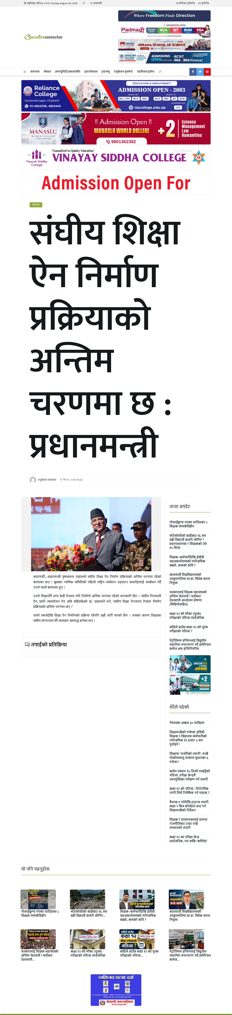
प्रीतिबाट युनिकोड (187, 3)
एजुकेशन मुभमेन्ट (123, 71)
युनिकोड (205, 3)
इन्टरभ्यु (106, 71)
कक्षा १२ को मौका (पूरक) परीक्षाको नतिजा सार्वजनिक (186, 616)
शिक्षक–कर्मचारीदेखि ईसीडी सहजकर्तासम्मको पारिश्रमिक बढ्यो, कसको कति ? (187, 561)
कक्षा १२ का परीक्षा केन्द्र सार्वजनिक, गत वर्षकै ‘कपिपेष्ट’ (188, 839)
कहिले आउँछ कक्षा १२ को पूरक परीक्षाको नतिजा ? (188, 629)
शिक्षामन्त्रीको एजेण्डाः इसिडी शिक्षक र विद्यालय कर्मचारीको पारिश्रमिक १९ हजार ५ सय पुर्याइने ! (188, 738)
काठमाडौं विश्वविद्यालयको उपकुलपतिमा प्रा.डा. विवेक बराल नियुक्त (189, 579)
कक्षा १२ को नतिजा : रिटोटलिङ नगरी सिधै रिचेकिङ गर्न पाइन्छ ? (189, 791)
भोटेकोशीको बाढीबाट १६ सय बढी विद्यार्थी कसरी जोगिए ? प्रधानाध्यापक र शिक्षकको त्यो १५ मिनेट (188, 542)
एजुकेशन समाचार (47, 480)
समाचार (35, 71)
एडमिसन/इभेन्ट (145, 71)
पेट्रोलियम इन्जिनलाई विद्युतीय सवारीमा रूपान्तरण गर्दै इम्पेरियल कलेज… (190, 956)
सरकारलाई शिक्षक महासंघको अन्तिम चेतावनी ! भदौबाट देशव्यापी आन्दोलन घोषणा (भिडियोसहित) (188, 598)
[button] (24, 72)
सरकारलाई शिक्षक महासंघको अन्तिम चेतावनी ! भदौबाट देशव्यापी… (39, 956)
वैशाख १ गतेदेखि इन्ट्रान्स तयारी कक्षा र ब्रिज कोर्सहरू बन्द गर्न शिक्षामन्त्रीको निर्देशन (188, 806)
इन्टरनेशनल (90, 71)
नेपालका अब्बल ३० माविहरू (186, 723)
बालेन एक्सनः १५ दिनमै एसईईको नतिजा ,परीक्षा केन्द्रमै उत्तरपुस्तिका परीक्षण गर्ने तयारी (189, 775)
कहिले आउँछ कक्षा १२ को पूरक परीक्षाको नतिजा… (139, 953)
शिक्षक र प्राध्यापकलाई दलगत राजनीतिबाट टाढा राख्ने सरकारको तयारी (188, 824)
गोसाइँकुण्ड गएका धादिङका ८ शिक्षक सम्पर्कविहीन (188, 524)
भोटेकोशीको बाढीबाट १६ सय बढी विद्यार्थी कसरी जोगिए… (89, 914)
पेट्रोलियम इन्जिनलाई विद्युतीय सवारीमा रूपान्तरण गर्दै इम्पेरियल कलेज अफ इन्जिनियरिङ (190, 645)
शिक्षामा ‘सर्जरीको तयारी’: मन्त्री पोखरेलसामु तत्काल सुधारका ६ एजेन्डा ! (188, 758)
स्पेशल (47, 71)
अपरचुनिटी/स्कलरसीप (67, 71)
